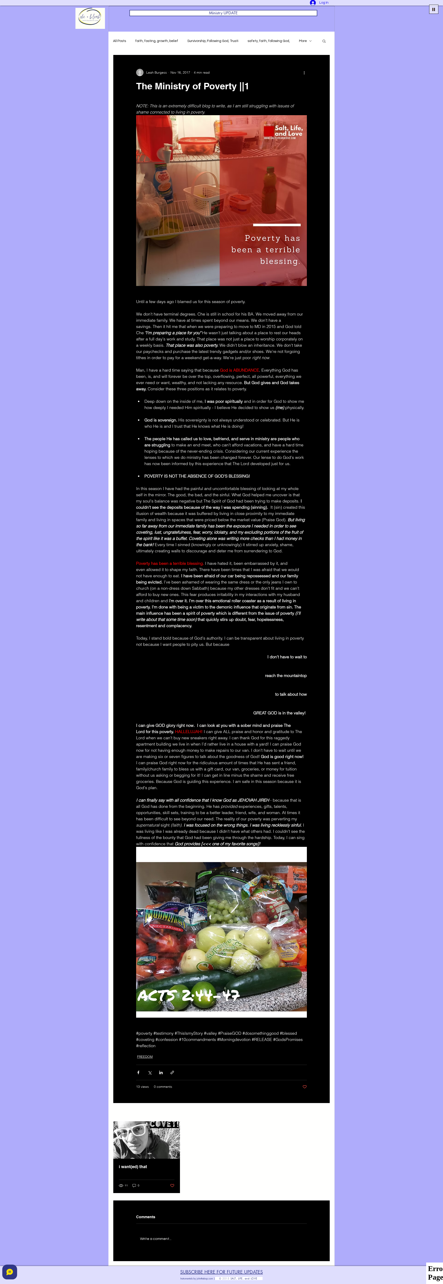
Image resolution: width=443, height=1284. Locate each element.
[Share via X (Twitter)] (149, 1072)
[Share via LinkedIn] (161, 1072)
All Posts (119, 41)
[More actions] (304, 72)
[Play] (433, 9)
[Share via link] (172, 1072)
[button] (324, 41)
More (303, 41)
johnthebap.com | (206, 1278)
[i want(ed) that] (146, 1140)
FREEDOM (145, 1057)
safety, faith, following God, (269, 41)
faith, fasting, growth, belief (156, 41)
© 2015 (222, 1278)
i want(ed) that (133, 1166)
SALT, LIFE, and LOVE (246, 1278)
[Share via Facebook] (138, 1072)
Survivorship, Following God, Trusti (212, 41)
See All (325, 1112)
